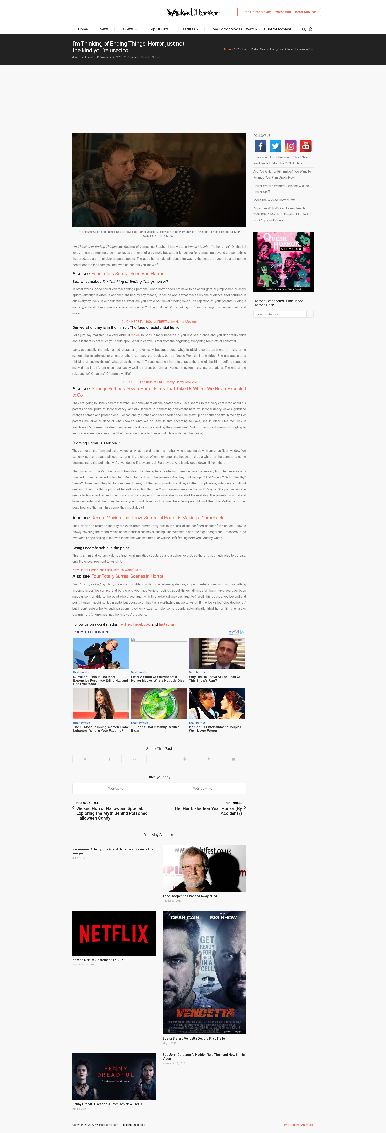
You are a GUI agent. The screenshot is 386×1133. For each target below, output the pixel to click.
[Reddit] (184, 759)
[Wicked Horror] (193, 12)
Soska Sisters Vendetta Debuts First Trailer (194, 1038)
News (104, 29)
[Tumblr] (209, 759)
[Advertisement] (193, 95)
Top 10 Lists (159, 29)
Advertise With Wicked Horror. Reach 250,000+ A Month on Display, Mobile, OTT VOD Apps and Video (283, 214)
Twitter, (125, 624)
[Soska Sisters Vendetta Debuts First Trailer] (204, 972)
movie (135, 335)
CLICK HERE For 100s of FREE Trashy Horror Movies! (159, 322)
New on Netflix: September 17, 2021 (98, 960)
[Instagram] (290, 146)
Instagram (167, 624)
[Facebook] (109, 759)
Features (188, 29)
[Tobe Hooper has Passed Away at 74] (204, 868)
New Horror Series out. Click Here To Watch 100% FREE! (111, 570)
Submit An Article (302, 1124)
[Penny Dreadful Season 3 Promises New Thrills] (114, 1076)
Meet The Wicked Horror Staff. (274, 200)
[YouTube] (305, 146)
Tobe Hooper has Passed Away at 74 (190, 896)
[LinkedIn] (158, 759)
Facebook (141, 624)
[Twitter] (85, 759)
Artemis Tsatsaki (84, 57)
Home (83, 29)
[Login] (310, 29)
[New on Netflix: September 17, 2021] (114, 933)
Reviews (127, 29)
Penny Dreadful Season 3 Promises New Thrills (107, 1104)
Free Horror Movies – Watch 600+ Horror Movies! (279, 12)
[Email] (233, 759)
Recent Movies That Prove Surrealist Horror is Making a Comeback (157, 518)
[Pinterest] (133, 759)
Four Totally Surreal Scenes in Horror (127, 273)
